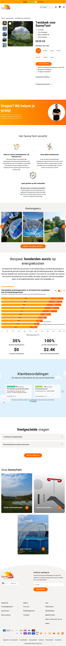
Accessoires (10, 18)
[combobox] (46, 7)
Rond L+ (59, 50)
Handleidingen (49, 611)
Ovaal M (45, 57)
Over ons (26, 607)
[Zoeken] (41, 7)
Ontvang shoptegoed (40, 331)
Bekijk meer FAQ (33, 455)
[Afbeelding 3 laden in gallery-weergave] (5, 34)
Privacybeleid (33, 640)
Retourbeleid (49, 640)
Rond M (45, 50)
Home (3, 18)
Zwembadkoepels (7, 607)
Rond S (38, 50)
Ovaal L (52, 57)
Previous (2, 1)
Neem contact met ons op (11, 117)
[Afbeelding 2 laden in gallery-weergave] (5, 29)
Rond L (52, 50)
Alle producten (6, 615)
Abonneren (40, 589)
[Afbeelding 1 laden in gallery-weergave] (5, 23)
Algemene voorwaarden (10, 640)
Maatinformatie (50, 615)
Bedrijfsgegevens (29, 611)
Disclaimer (58, 640)
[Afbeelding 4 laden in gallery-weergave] (5, 39)
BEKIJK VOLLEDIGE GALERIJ (33, 246)
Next (63, 1)
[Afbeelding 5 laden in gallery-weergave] (5, 45)
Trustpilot (26, 615)
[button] (60, 7)
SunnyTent (38, 643)
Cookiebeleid (23, 640)
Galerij (47, 623)
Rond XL (38, 57)
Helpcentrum (49, 607)
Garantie (41, 640)
